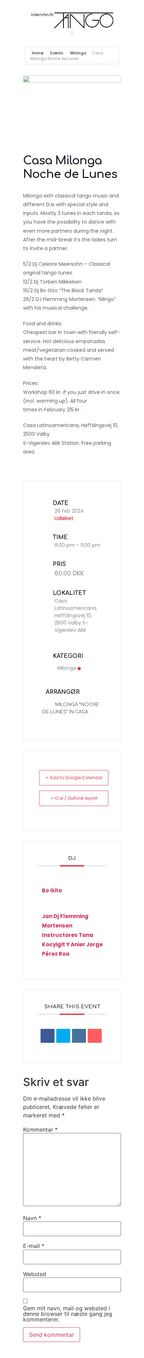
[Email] (95, 1036)
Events (56, 53)
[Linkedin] (79, 1036)
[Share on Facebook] (48, 1036)
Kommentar (40, 1129)
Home (38, 53)
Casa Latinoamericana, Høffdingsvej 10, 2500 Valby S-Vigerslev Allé (76, 615)
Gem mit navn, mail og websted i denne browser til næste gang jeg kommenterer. (67, 1313)
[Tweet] (63, 1036)
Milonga (78, 53)
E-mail (33, 1246)
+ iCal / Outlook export (74, 798)
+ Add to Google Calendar (73, 778)
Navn (32, 1218)
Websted (34, 1274)
